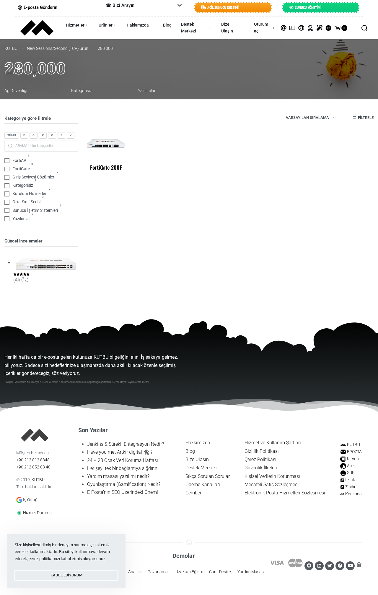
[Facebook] (339, 565)
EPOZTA (354, 451)
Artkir (352, 465)
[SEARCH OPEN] (364, 28)
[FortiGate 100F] (45, 263)
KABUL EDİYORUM (66, 575)
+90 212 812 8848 (33, 460)
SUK (351, 472)
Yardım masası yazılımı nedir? (118, 476)
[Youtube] (350, 565)
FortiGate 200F (106, 167)
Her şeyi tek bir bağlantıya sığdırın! (123, 468)
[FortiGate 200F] (106, 143)
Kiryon (353, 458)
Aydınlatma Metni (138, 382)
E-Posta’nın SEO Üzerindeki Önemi (122, 492)
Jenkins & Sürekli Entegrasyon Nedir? (125, 444)
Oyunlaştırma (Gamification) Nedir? (123, 484)
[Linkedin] (319, 565)
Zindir (350, 486)
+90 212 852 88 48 (33, 467)
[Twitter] (329, 565)
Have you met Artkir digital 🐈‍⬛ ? (119, 452)
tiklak (350, 479)
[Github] (308, 565)
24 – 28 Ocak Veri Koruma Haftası (122, 460)
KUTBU (10, 48)
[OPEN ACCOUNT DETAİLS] (310, 28)
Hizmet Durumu (37, 512)
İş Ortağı (30, 499)
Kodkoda (353, 493)
